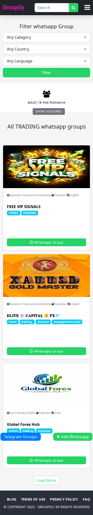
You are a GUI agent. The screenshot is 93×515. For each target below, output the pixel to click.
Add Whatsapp (74, 436)
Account (43, 322)
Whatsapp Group (48, 242)
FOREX (13, 213)
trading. (27, 322)
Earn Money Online (22, 413)
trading (27, 431)
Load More (46, 480)
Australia (60, 304)
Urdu (57, 413)
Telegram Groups (20, 436)
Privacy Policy (64, 499)
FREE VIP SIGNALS (24, 206)
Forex (13, 322)
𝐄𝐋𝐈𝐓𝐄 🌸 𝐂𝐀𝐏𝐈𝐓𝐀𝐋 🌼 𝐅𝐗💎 (33, 315)
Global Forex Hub (23, 424)
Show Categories (49, 111)
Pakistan (60, 195)
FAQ (86, 499)
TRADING (29, 213)
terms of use (33, 499)
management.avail (67, 322)
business (44, 431)
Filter (46, 72)
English (74, 195)
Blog (11, 499)
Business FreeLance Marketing (30, 195)
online (13, 431)
